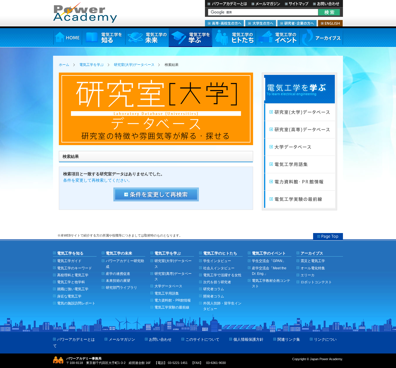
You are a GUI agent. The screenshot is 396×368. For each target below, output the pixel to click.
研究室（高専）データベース (299, 129)
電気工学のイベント (277, 37)
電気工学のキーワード (74, 268)
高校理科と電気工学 (72, 275)
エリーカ (308, 275)
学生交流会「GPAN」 (269, 261)
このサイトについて (202, 339)
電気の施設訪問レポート (76, 303)
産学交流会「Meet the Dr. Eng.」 (269, 270)
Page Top (328, 236)
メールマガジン (265, 3)
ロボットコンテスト (316, 282)
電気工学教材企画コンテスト (271, 283)
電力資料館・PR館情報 (173, 300)
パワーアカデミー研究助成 (125, 263)
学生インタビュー (217, 261)
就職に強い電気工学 (72, 289)
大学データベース (299, 147)
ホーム (64, 65)
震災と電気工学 (313, 261)
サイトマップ (296, 3)
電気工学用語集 (299, 164)
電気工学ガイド (69, 261)
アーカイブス (321, 37)
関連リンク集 (288, 339)
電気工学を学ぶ (190, 37)
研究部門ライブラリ (121, 287)
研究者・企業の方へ (297, 23)
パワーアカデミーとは (227, 3)
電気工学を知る (103, 37)
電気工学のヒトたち (234, 37)
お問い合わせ (327, 3)
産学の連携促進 (118, 273)
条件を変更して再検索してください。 (97, 180)
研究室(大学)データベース (134, 65)
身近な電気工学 (69, 296)
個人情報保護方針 (248, 339)
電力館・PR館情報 (299, 182)
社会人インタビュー (219, 268)
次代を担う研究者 (217, 282)
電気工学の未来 (147, 37)
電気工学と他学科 (71, 282)
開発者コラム (213, 296)
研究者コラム (213, 289)
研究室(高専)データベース (173, 276)
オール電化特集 (313, 268)
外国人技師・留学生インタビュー (222, 306)
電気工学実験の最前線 (299, 199)
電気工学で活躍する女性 (222, 275)
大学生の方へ (260, 23)
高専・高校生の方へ (224, 23)
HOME (67, 37)
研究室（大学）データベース (299, 112)
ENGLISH (330, 23)
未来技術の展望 (118, 280)
